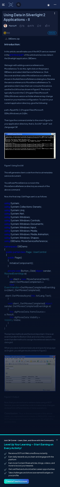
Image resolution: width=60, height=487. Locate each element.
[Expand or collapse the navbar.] (4, 4)
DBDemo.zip (14, 39)
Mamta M (12, 26)
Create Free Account (16, 481)
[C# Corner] (11, 4)
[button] (55, 4)
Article (52, 33)
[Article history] (20, 26)
